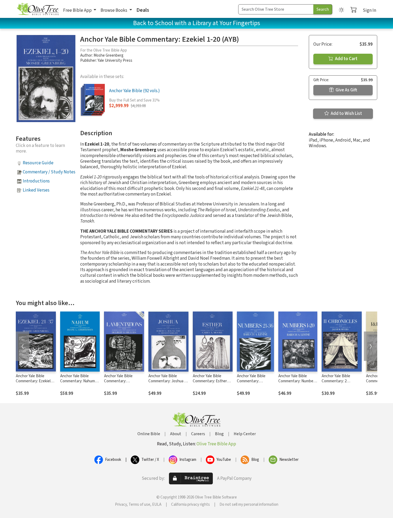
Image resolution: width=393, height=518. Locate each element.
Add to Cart (345, 59)
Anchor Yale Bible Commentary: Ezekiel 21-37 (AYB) (33, 381)
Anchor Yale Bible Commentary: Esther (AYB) (210, 381)
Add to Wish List (346, 113)
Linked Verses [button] (36, 190)
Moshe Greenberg (109, 55)
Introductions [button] (36, 181)
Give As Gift (346, 90)
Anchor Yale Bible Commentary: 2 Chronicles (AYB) (336, 381)
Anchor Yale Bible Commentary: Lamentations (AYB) (120, 381)
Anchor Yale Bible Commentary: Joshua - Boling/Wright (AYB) (167, 381)
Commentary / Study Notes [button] (49, 172)
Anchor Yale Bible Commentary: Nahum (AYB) (77, 381)
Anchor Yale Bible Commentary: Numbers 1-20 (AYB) (297, 381)
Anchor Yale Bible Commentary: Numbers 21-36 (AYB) (254, 381)
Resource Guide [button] (38, 163)
